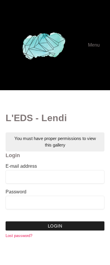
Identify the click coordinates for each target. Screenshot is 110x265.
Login (55, 225)
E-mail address (21, 166)
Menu (94, 45)
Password (16, 192)
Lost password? (19, 235)
